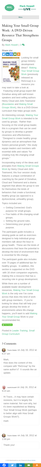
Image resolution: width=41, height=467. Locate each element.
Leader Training (20, 330)
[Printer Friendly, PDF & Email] (7, 324)
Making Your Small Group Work (30, 71)
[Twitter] (3, 54)
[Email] (15, 54)
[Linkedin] (7, 54)
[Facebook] (11, 54)
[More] (18, 54)
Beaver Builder (32, 460)
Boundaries (8, 104)
